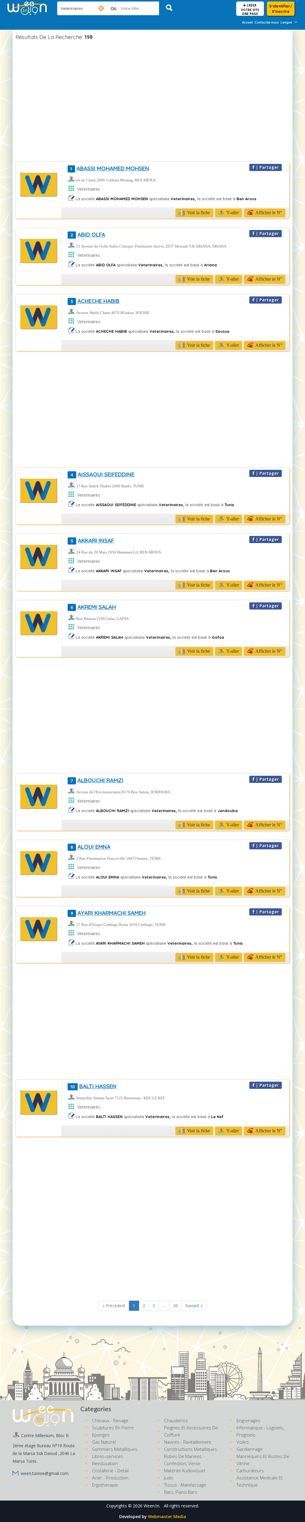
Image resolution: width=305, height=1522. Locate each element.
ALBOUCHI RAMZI (97, 780)
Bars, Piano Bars (180, 1492)
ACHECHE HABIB (95, 300)
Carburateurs (250, 1470)
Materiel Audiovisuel (184, 1470)
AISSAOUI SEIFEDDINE (102, 474)
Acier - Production (110, 1478)
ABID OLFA (88, 234)
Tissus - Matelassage (185, 1485)
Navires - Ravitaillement (187, 1442)
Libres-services (107, 1456)
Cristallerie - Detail (110, 1470)
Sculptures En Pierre (113, 1428)
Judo (168, 1478)
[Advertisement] (152, 102)
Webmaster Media (167, 1516)
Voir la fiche (198, 212)
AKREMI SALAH (93, 606)
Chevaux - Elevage (110, 1420)
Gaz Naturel (104, 1442)
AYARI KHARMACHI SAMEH (108, 912)
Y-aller (232, 212)
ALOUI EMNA (91, 846)
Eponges (101, 1435)
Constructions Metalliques (190, 1449)
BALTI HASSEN (93, 1086)
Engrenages (248, 1420)
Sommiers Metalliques (114, 1449)
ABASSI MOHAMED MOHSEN (110, 168)
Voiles (242, 1442)
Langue (286, 22)
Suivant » (194, 1305)
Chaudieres (176, 1420)
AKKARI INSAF (92, 540)
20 (175, 1305)
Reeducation (105, 1463)
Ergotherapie (105, 1485)
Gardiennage (249, 1449)
